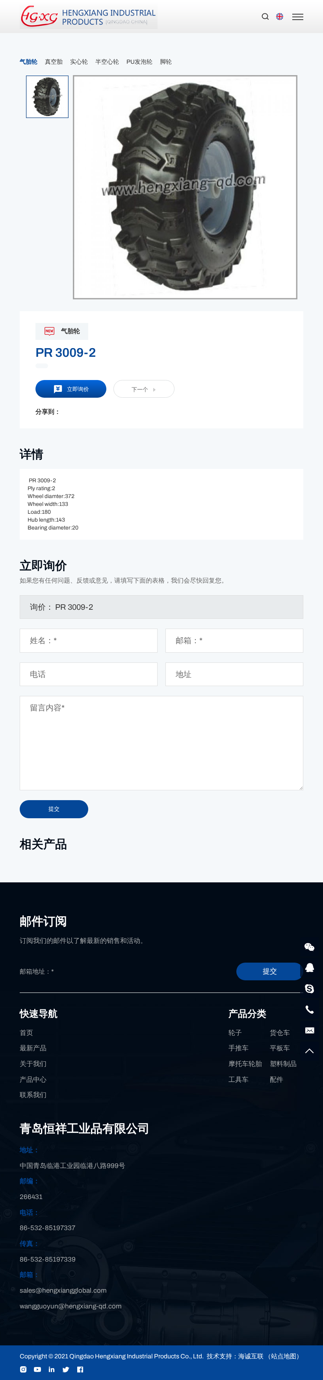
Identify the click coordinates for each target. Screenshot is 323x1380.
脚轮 (166, 62)
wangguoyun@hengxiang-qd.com (71, 1306)
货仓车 (280, 1033)
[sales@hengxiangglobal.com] (309, 1030)
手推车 (238, 1048)
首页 (26, 1033)
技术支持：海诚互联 (235, 1356)
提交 (270, 971)
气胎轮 (28, 62)
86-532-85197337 (47, 1228)
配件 (276, 1079)
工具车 (238, 1079)
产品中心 (33, 1079)
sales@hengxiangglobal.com (63, 1290)
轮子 (235, 1033)
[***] (309, 988)
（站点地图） (284, 1356)
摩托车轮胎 (245, 1064)
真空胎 (54, 62)
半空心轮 (107, 62)
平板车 (280, 1048)
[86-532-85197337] (309, 1009)
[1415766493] (309, 967)
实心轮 (79, 62)
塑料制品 (283, 1064)
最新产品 (33, 1048)
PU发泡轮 (139, 62)
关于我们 (33, 1064)
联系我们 (33, 1095)
